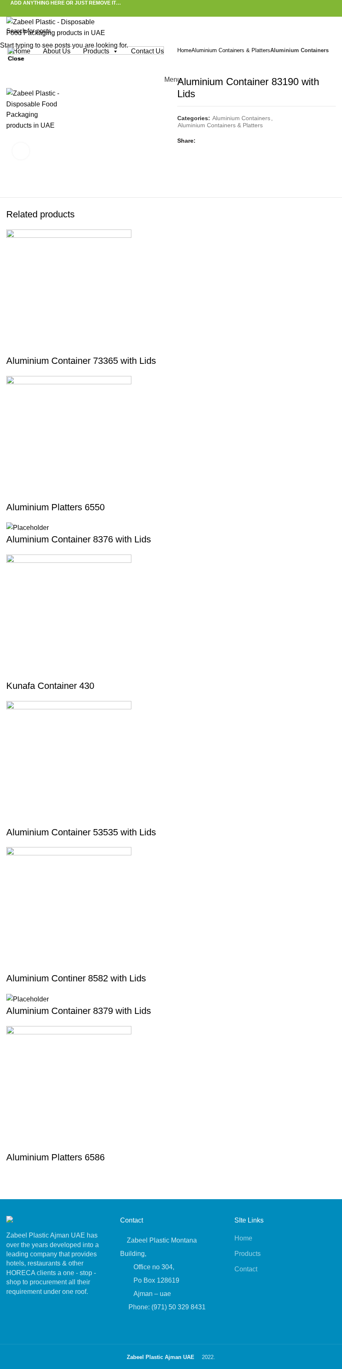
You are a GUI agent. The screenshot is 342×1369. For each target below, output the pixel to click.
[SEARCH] (330, 30)
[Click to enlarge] (21, 151)
